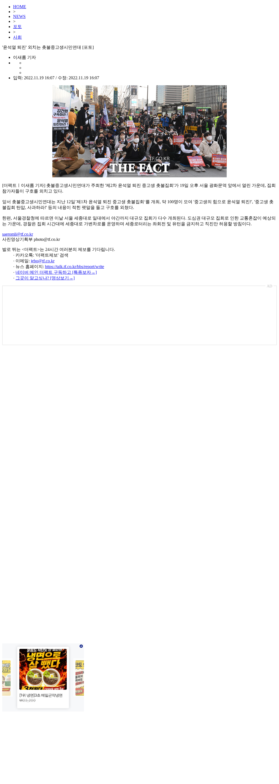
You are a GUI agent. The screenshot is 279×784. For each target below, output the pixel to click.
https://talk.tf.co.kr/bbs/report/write (74, 266)
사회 (17, 37)
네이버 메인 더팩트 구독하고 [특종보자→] (56, 272)
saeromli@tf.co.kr (17, 234)
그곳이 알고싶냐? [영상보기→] (45, 278)
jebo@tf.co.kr (42, 261)
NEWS (19, 16)
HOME (19, 6)
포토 (17, 26)
